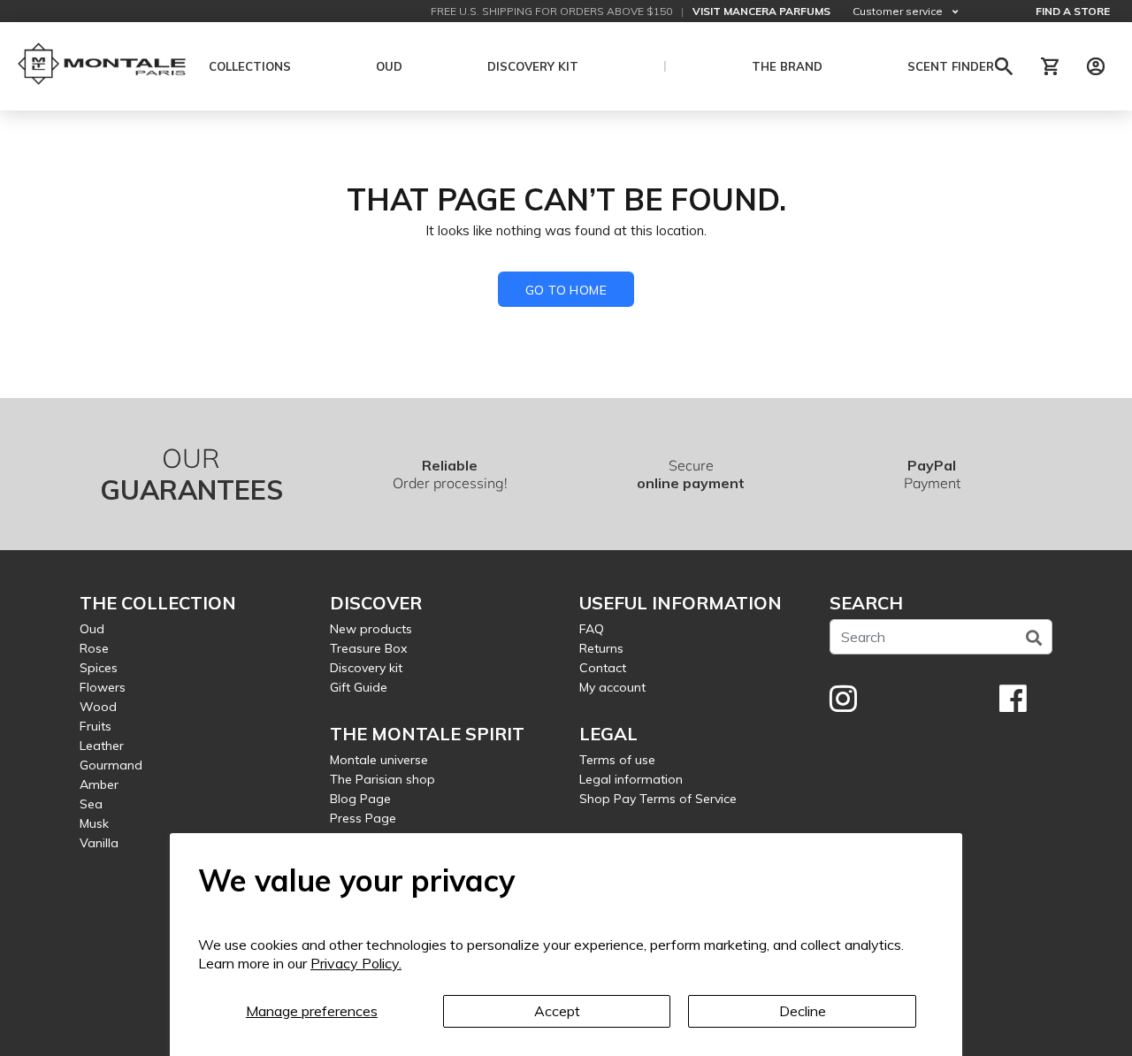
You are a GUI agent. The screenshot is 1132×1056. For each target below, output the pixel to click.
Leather (102, 746)
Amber (99, 784)
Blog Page (360, 799)
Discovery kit (366, 668)
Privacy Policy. (356, 963)
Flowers (103, 687)
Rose (94, 648)
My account (612, 687)
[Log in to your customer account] (1095, 66)
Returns (601, 648)
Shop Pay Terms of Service (658, 799)
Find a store (1073, 11)
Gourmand (111, 765)
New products (371, 629)
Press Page (363, 818)
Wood (98, 707)
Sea (91, 804)
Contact (602, 668)
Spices (99, 668)
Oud (92, 629)
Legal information (631, 779)
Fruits (95, 726)
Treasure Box (368, 648)
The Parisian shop (382, 779)
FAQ (591, 629)
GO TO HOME (566, 290)
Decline (802, 1011)
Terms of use (617, 760)
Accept (557, 1011)
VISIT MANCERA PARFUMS (761, 11)
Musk (94, 823)
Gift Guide (358, 687)
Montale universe (379, 760)
